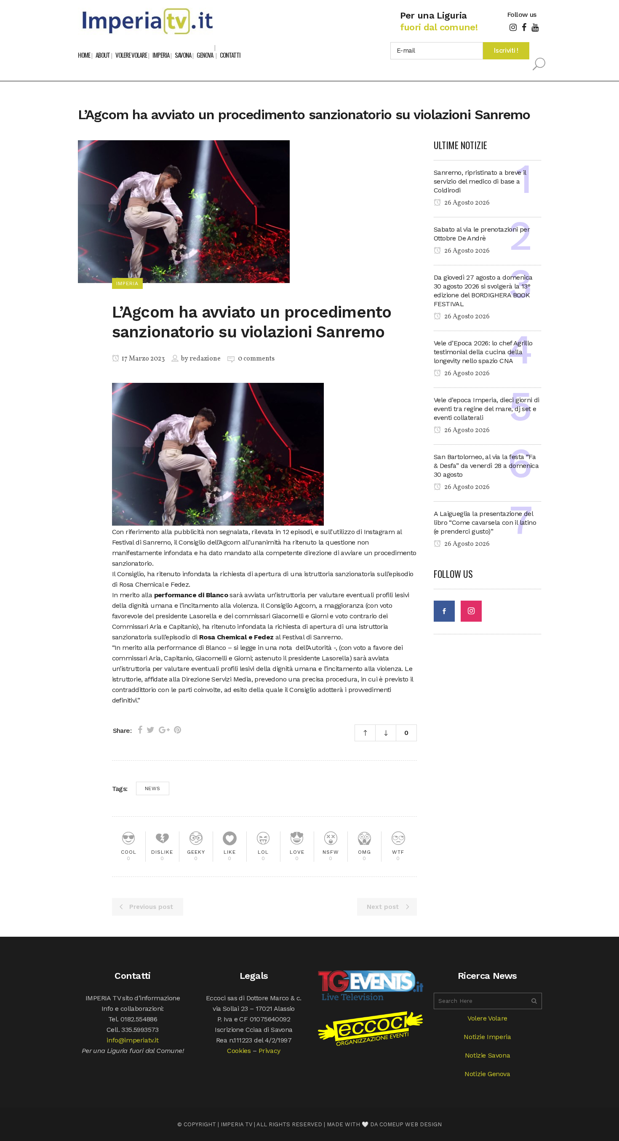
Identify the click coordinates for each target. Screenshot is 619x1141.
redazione (205, 358)
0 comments (256, 358)
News (152, 788)
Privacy (269, 1051)
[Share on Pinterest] (177, 730)
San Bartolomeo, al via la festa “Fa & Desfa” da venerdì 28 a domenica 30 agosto (486, 465)
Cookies (239, 1051)
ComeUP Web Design (410, 1124)
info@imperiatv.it (132, 1040)
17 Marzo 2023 (142, 358)
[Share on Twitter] (151, 730)
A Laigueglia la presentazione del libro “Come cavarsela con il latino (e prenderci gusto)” (485, 522)
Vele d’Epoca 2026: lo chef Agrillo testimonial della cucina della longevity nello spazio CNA (483, 352)
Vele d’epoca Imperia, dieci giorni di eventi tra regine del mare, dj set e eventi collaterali (486, 409)
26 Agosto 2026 (466, 203)
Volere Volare (487, 1018)
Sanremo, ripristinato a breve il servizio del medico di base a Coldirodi (480, 181)
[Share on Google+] (164, 730)
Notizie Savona (487, 1055)
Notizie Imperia (487, 1037)
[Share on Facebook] (140, 730)
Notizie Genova (487, 1074)
